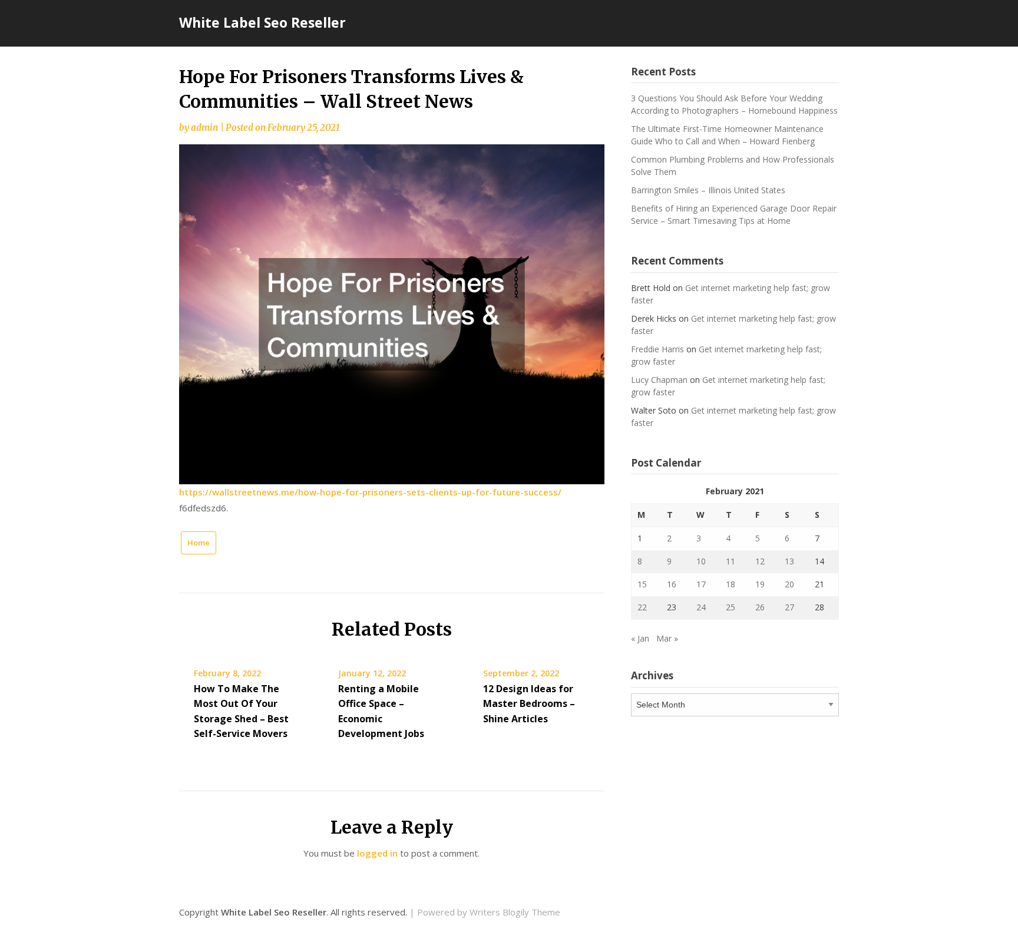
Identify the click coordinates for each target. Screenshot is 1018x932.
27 (789, 607)
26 (760, 607)
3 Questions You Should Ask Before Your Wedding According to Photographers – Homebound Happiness (734, 104)
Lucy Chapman (659, 379)
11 (730, 561)
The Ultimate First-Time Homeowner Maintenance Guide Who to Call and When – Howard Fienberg (727, 135)
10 (701, 561)
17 (701, 584)
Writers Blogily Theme (515, 912)
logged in (377, 853)
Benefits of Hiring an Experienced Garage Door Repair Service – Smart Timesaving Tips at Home (734, 214)
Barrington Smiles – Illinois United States (708, 190)
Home (198, 542)
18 (730, 584)
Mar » (667, 638)
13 (789, 561)
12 (760, 561)
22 (642, 607)
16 (671, 584)
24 (701, 607)
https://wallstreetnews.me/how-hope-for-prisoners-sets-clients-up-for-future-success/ (370, 492)
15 (642, 584)
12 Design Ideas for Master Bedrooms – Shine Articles (529, 703)
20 (789, 584)
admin (204, 127)
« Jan (640, 638)
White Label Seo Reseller (262, 22)
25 (730, 607)
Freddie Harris (657, 349)
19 (760, 584)
